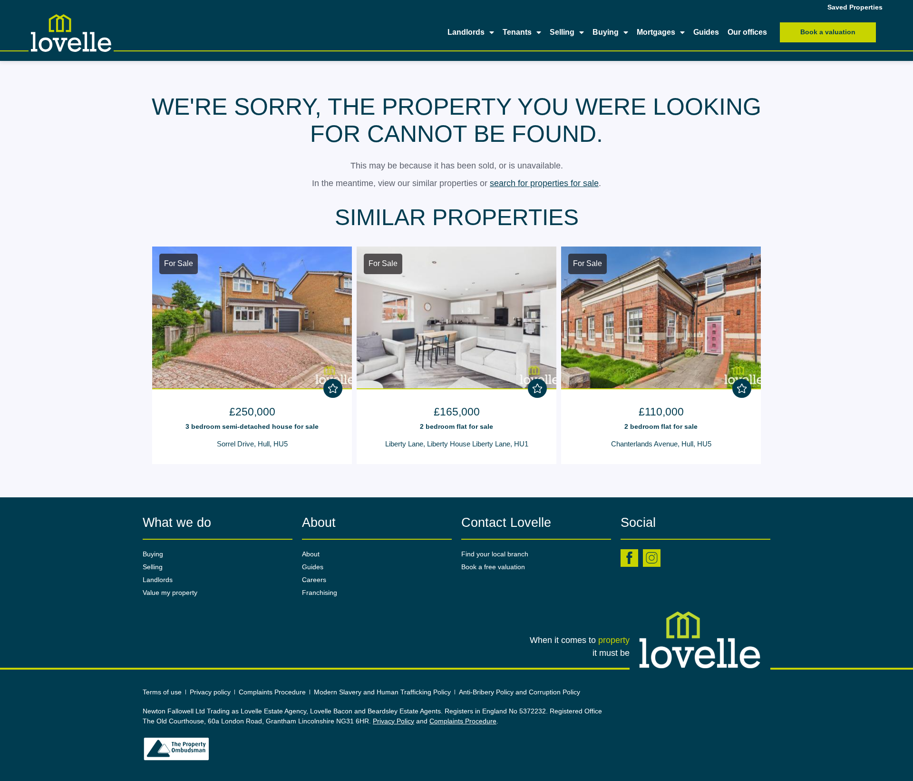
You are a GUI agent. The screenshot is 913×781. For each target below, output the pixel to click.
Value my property (170, 592)
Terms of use (162, 692)
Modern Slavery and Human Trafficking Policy (382, 692)
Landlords (466, 32)
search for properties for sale (544, 183)
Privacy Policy (393, 721)
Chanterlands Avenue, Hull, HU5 (661, 444)
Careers (314, 579)
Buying (605, 32)
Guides (706, 32)
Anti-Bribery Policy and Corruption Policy (520, 692)
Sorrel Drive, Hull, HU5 (252, 444)
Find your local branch (494, 554)
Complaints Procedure (272, 692)
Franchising (319, 592)
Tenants (517, 32)
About (311, 554)
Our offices (747, 32)
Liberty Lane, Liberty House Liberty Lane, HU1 (456, 444)
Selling (562, 32)
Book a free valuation (493, 567)
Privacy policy (210, 692)
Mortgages (656, 32)
